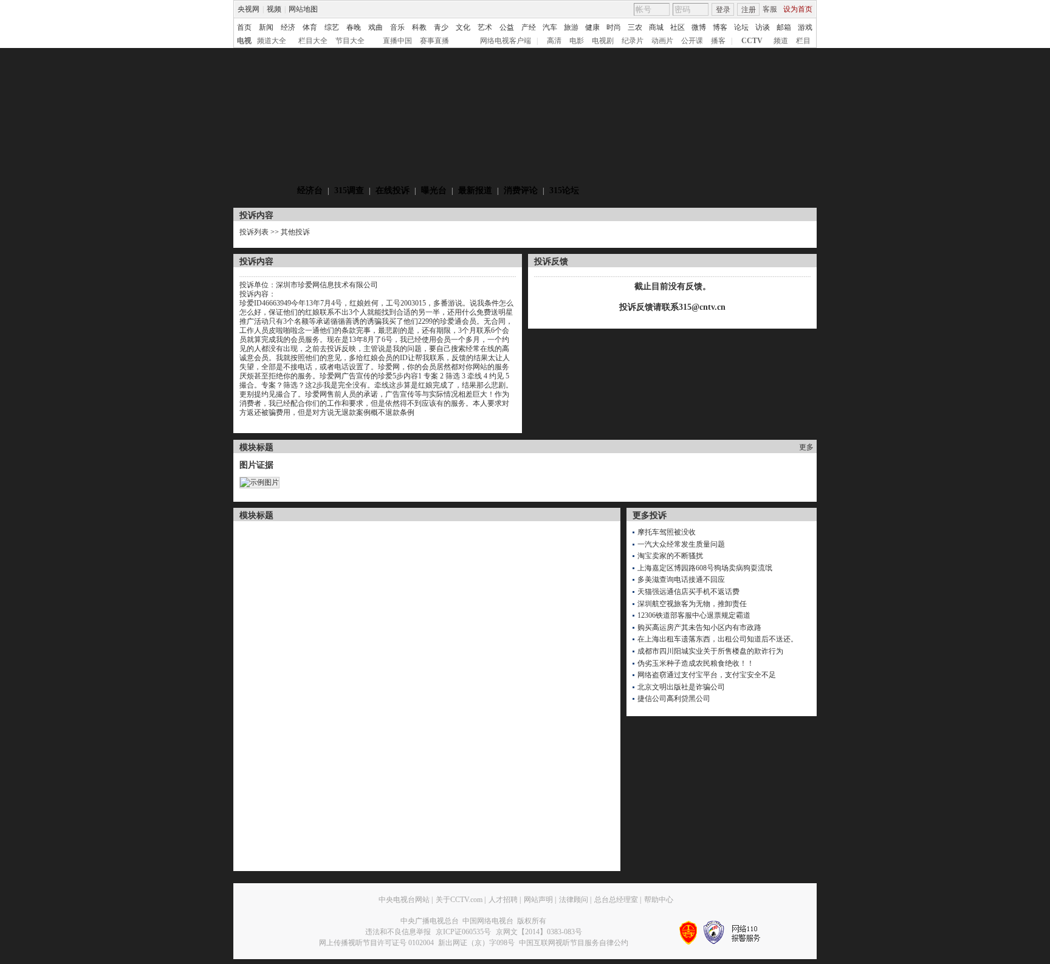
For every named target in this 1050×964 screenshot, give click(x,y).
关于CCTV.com (459, 899)
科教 (419, 27)
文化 (463, 27)
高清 (554, 40)
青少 (441, 27)
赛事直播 (434, 40)
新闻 (266, 27)
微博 (698, 27)
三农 (635, 27)
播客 (718, 40)
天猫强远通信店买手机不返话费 (688, 591)
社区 (677, 27)
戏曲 (375, 27)
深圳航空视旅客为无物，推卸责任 (692, 604)
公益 (506, 27)
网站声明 (538, 899)
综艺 (331, 27)
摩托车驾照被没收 (666, 532)
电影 (576, 40)
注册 (748, 9)
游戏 (805, 27)
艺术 (485, 27)
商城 (656, 27)
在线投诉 (393, 190)
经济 (288, 27)
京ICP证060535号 (463, 932)
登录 (723, 9)
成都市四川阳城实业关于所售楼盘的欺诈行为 (710, 651)
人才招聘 (503, 899)
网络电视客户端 (505, 40)
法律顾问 (573, 899)
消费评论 (521, 190)
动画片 (662, 40)
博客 (720, 27)
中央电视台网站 (404, 899)
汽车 (550, 27)
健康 (592, 27)
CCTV (752, 40)
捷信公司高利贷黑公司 (673, 698)
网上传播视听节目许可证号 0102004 (376, 942)
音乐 (397, 27)
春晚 (353, 27)
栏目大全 (313, 40)
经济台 (310, 190)
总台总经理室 (616, 899)
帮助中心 (658, 899)
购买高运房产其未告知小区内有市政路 (699, 627)
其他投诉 (295, 232)
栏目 (803, 40)
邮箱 (784, 27)
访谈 (762, 27)
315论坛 (564, 190)
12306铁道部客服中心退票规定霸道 (693, 615)
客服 (770, 9)
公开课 (692, 40)
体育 (310, 27)
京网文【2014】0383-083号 (539, 932)
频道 (781, 40)
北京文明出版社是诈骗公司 (681, 687)
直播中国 (397, 40)
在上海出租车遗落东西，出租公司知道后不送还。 (717, 639)
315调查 (349, 190)
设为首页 (797, 9)
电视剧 (603, 40)
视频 (274, 9)
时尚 (613, 27)
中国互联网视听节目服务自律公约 (573, 942)
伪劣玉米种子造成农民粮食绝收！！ (695, 663)
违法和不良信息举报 (398, 932)
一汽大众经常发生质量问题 (681, 544)
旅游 (571, 27)
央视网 (248, 9)
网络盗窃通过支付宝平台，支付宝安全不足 (706, 675)
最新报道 (475, 190)
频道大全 (271, 40)
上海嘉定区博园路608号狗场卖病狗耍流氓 (704, 568)
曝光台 (434, 190)
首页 (244, 27)
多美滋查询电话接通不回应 (681, 579)
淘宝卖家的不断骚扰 (670, 556)
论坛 (741, 27)
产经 (528, 27)
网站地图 (303, 9)
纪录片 (632, 40)
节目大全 (350, 40)
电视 (244, 40)
